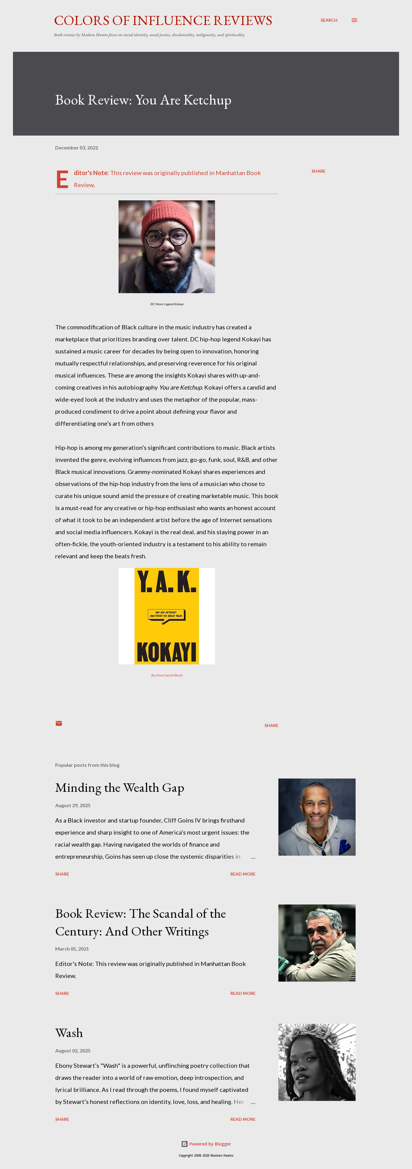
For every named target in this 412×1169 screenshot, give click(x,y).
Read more (242, 873)
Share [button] (318, 171)
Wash (69, 1032)
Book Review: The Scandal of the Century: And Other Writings (140, 921)
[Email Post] (58, 725)
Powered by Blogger (209, 1144)
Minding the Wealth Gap (119, 787)
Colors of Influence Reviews (163, 20)
